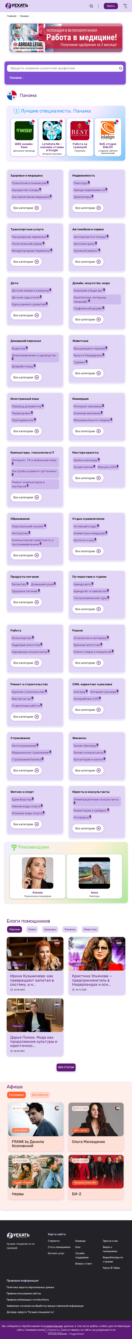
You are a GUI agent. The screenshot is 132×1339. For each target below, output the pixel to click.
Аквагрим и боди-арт (89, 290)
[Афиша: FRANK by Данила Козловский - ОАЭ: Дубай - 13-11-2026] (35, 1118)
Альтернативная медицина (31, 197)
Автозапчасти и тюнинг (91, 237)
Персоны (18, 964)
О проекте (54, 1241)
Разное (77, 630)
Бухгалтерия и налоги (89, 759)
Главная (11, 16)
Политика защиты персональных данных (30, 1287)
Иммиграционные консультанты (96, 801)
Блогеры (80, 692)
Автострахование (25, 746)
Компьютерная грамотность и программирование (32, 542)
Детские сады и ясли (26, 297)
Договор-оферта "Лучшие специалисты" (30, 1312)
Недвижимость (83, 175)
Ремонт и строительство (29, 684)
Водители (19, 348)
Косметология (84, 467)
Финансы (79, 738)
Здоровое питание (25, 591)
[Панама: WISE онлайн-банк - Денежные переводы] (24, 130)
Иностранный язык (24, 398)
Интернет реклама (104, 692)
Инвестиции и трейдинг (91, 810)
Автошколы (21, 533)
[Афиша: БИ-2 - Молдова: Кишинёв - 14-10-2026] (96, 1170)
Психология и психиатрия (30, 183)
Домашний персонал (25, 341)
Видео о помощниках (110, 1249)
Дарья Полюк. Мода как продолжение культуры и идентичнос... (33, 1041)
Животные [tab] (90, 929)
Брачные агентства (88, 645)
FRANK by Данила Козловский (28, 1144)
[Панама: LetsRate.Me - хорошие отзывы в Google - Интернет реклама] (52, 130)
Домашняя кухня (43, 584)
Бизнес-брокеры (86, 746)
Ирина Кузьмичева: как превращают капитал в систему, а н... (32, 980)
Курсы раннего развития (29, 304)
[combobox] (17, 77)
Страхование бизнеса (27, 759)
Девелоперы (83, 197)
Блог (78, 1247)
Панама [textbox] (16, 78)
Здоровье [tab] (50, 929)
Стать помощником (59, 1247)
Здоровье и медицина (26, 175)
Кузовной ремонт (87, 251)
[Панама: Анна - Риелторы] (94, 873)
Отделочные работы (27, 706)
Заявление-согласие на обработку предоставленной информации (45, 1306)
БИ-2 (76, 1194)
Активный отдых (86, 526)
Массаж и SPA (108, 467)
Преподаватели (23, 420)
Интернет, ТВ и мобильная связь (34, 461)
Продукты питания (24, 576)
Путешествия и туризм (89, 576)
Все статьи (66, 1067)
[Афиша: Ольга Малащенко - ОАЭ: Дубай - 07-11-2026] (96, 1118)
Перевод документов (27, 406)
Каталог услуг (56, 1253)
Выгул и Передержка (89, 355)
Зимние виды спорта (27, 806)
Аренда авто (83, 584)
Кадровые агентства (27, 645)
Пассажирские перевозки (30, 237)
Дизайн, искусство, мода (91, 283)
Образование (20, 518)
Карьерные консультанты (30, 652)
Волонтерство (22, 638)
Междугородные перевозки (32, 251)
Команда (80, 1241)
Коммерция (80, 398)
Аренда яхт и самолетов (91, 591)
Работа (15, 630)
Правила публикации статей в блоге (28, 1299)
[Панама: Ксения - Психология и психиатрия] (38, 873)
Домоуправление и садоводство (34, 356)
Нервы (18, 1194)
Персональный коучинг (29, 526)
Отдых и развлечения (88, 518)
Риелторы (81, 183)
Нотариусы (82, 817)
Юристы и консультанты (90, 792)
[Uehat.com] (25, 1235)
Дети (14, 283)
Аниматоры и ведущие (90, 533)
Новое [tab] (32, 929)
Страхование (20, 738)
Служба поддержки (82, 1255)
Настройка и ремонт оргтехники (34, 472)
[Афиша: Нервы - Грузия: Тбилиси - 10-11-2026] (35, 1170)
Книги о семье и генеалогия (93, 652)
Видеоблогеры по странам (113, 1259)
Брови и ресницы (86, 460)
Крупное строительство (29, 692)
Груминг (80, 362)
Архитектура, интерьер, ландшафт (90, 299)
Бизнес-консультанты (89, 752)
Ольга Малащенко (88, 1142)
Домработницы (23, 366)
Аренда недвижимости (90, 190)
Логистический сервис (28, 244)
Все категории (23, 208)
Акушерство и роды (26, 190)
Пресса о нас (110, 1241)
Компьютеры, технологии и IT (32, 452)
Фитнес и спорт (22, 792)
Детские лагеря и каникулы (31, 290)
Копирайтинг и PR (87, 699)
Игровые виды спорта (28, 813)
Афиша (15, 1087)
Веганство (20, 584)
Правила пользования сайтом (24, 1293)
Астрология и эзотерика (91, 638)
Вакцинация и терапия (90, 348)
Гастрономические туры (91, 598)
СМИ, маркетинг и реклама (92, 684)
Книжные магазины (88, 413)
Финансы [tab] (69, 929)
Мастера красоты (85, 452)
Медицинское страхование (31, 752)
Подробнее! (76, 1333)
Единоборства (22, 799)
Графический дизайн (89, 308)
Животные (80, 341)
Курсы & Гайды (111, 1267)
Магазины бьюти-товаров (93, 420)
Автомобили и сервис (88, 229)
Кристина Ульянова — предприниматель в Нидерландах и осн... (92, 980)
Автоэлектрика (85, 244)
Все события (40, 1094)
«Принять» (53, 1329)
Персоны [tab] (14, 929)
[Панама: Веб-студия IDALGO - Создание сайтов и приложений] (108, 130)
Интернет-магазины (88, 406)
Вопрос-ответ (83, 1263)
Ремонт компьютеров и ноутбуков (28, 484)
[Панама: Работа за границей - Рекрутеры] (80, 130)
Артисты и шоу (85, 540)
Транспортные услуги (26, 229)
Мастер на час (22, 699)
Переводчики (22, 413)
